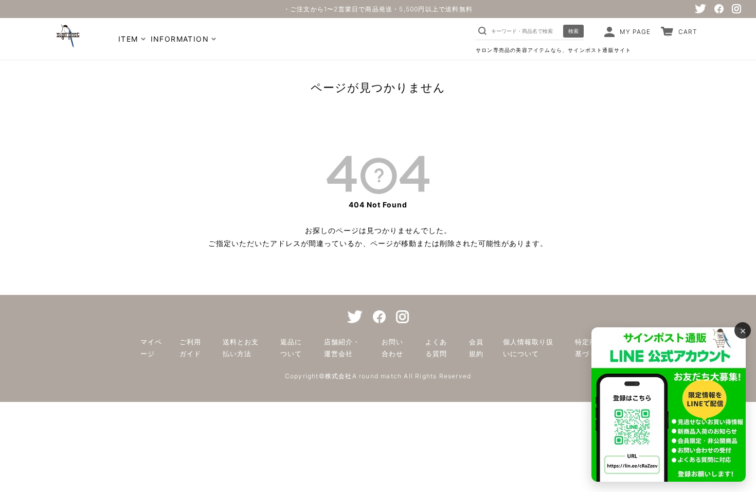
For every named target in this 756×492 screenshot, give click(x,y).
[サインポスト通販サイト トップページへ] (67, 42)
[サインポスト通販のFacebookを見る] (719, 8)
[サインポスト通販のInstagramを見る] (736, 8)
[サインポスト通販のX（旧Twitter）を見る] (700, 8)
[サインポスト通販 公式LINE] (668, 404)
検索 (573, 31)
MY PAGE (635, 32)
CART (687, 32)
